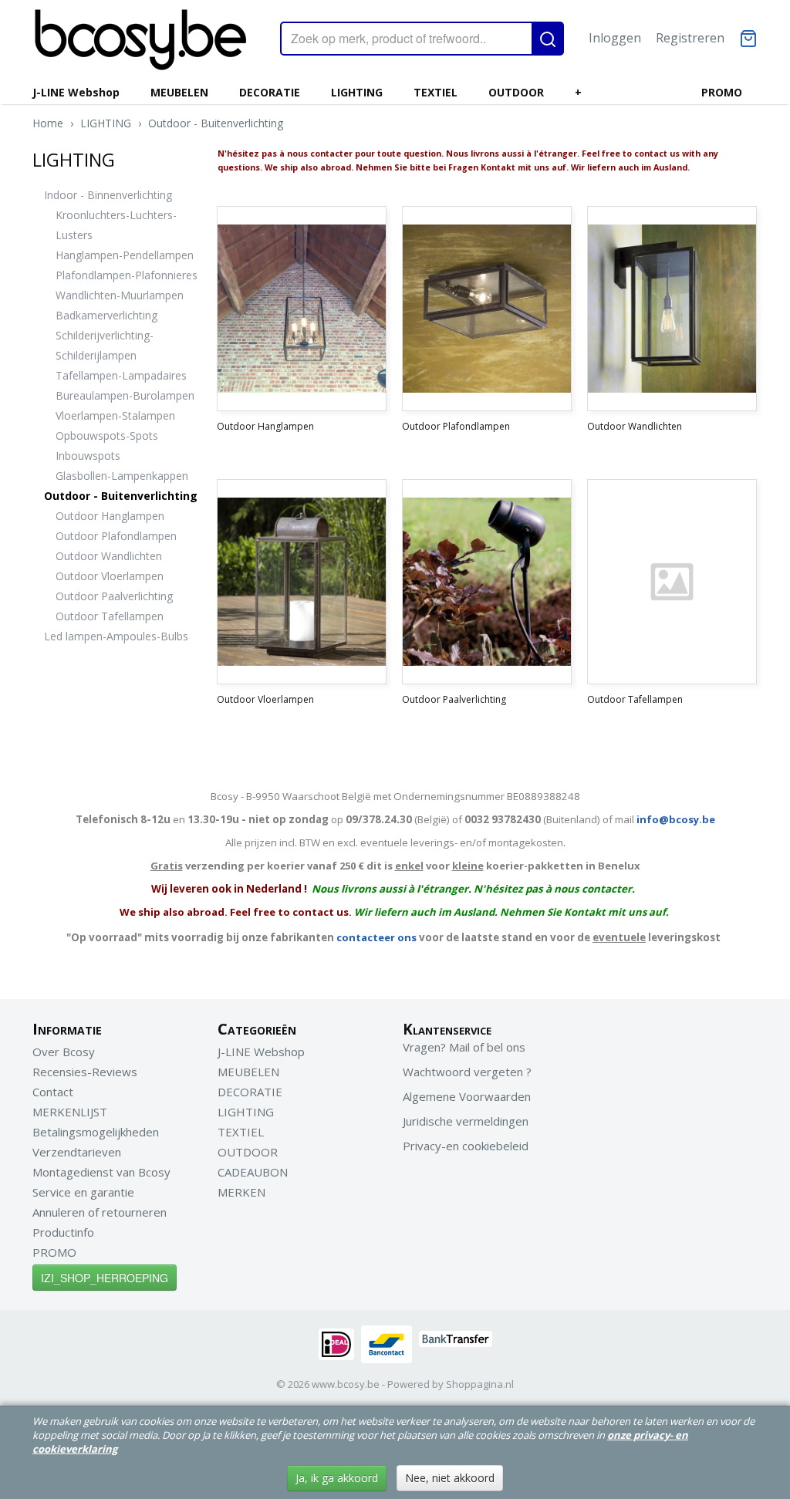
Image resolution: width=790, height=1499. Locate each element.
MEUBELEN (179, 92)
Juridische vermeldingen (465, 1121)
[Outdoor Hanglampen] (302, 308)
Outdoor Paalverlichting (114, 596)
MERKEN (241, 1192)
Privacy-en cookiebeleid (465, 1145)
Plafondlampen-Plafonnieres (127, 275)
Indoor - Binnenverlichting (108, 194)
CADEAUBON (253, 1172)
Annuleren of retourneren (99, 1212)
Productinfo (63, 1232)
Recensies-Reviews (84, 1071)
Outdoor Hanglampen (110, 515)
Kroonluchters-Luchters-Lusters (116, 225)
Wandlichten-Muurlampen (120, 295)
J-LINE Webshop (76, 92)
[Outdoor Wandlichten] (672, 308)
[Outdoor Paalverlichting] (487, 582)
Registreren (690, 37)
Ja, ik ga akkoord (336, 1477)
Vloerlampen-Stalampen (115, 415)
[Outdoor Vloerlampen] (302, 582)
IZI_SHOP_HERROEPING (104, 1277)
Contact (52, 1091)
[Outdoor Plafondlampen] (487, 308)
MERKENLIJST (69, 1111)
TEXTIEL (435, 92)
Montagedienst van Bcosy (101, 1172)
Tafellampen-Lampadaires (121, 375)
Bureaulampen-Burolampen (125, 395)
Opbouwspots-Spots (107, 435)
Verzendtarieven (76, 1152)
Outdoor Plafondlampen (116, 535)
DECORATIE (269, 92)
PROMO (721, 92)
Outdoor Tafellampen (110, 616)
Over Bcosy (63, 1051)
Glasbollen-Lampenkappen (122, 475)
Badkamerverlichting (106, 315)
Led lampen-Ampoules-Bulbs (116, 636)
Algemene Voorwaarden (467, 1096)
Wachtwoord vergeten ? (467, 1071)
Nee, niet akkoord (450, 1477)
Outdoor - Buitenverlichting (215, 123)
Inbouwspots (88, 455)
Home (47, 123)
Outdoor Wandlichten (109, 556)
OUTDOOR (516, 92)
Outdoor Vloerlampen (110, 576)
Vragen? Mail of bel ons (464, 1047)
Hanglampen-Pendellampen (125, 255)
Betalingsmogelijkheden (95, 1131)
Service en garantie (83, 1192)
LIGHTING (357, 92)
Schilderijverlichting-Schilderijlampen (105, 345)
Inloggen (615, 37)
